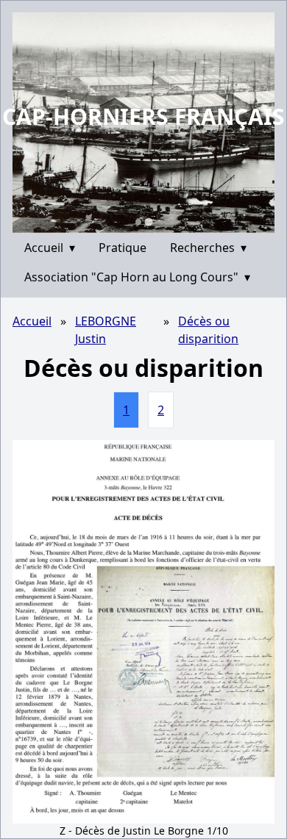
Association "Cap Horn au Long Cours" (137, 277)
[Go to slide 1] (138, 222)
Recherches (208, 248)
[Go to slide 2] (148, 221)
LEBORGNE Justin (105, 330)
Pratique (122, 248)
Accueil (49, 248)
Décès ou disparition (208, 330)
